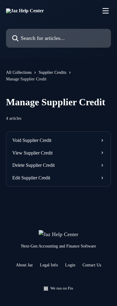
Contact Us (91, 265)
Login (70, 265)
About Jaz (24, 265)
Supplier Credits (52, 72)
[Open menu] (105, 10)
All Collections (19, 72)
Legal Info (49, 265)
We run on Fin (61, 288)
